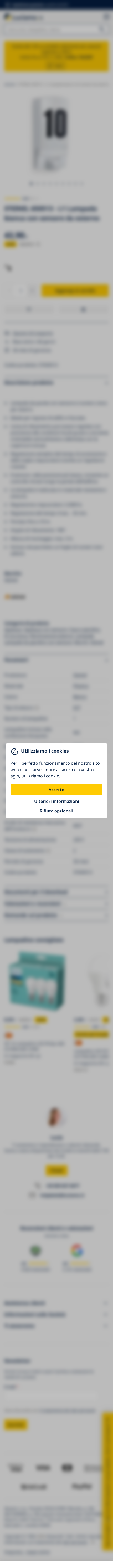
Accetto (56, 790)
